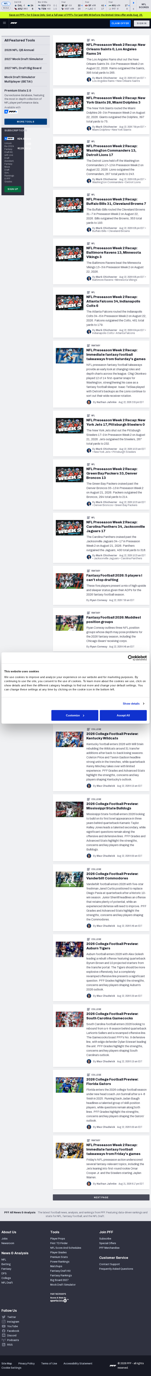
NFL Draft (7, 1282)
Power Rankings (59, 1261)
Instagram (13, 1321)
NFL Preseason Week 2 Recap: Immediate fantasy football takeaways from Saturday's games (116, 354)
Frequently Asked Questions (116, 1269)
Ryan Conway (98, 600)
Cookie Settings (11, 1367)
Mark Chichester (106, 78)
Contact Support (109, 1264)
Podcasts (13, 1340)
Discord (11, 1335)
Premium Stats (59, 1257)
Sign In (142, 23)
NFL (6, 4)
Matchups (56, 1266)
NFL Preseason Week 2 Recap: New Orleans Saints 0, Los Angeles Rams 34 (115, 49)
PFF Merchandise (109, 1248)
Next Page (101, 1197)
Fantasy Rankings (61, 1275)
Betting (6, 1264)
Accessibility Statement (78, 1363)
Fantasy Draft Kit (60, 1271)
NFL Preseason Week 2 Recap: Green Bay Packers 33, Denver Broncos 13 (111, 473)
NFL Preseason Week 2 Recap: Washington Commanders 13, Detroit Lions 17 (111, 150)
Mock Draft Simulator (63, 1284)
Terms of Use (49, 1363)
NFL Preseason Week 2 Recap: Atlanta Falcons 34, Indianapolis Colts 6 (113, 301)
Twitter (11, 1317)
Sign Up (13, 189)
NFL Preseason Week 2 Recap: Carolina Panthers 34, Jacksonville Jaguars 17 (115, 526)
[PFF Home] (13, 23)
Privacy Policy (26, 1363)
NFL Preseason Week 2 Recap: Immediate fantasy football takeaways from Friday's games (113, 1149)
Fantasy (95, 345)
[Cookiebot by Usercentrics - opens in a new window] (131, 658)
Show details (131, 703)
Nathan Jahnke (107, 402)
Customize (73, 715)
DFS (4, 1273)
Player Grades (58, 1252)
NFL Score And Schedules (65, 1248)
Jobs (4, 1238)
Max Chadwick (106, 786)
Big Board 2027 (59, 1280)
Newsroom (7, 1243)
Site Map (6, 1363)
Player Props (57, 1238)
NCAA (6, 8)
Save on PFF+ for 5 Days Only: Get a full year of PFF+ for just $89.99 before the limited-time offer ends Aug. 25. (76, 15)
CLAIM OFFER (120, 23)
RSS (10, 1344)
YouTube (12, 1326)
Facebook (13, 1331)
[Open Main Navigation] (4, 23)
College (96, 729)
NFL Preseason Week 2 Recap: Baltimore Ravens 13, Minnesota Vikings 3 (113, 252)
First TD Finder (59, 1243)
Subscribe (105, 1238)
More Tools (25, 121)
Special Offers (107, 1243)
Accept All (123, 715)
